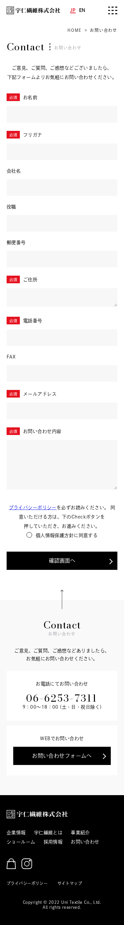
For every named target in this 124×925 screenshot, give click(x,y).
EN (82, 10)
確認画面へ (62, 560)
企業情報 (16, 832)
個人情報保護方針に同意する (67, 535)
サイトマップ (70, 883)
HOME (74, 30)
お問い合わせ (85, 842)
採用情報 (53, 842)
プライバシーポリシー (33, 507)
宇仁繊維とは (48, 832)
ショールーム (21, 842)
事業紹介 (80, 832)
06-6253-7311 (62, 698)
